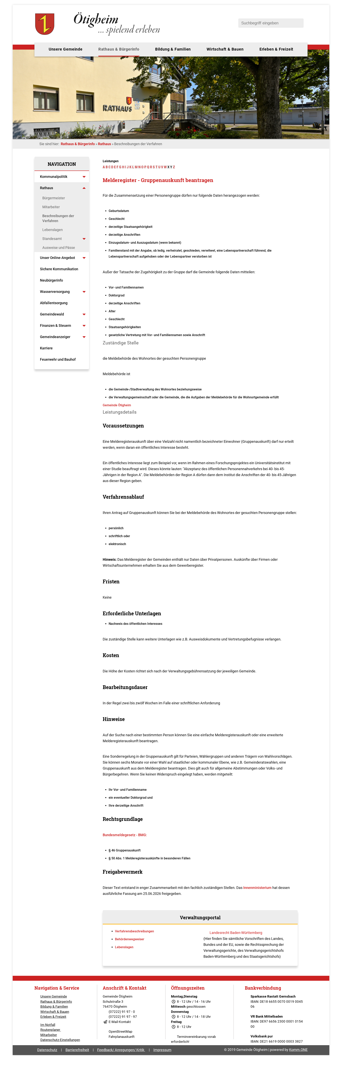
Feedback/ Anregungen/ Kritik (121, 1050)
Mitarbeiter (51, 207)
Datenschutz (47, 1050)
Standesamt (52, 239)
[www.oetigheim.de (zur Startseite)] (98, 35)
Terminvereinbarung (192, 1037)
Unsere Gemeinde (66, 49)
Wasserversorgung (55, 291)
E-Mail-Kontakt (120, 1022)
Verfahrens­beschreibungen (134, 931)
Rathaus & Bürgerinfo (118, 49)
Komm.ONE (298, 1050)
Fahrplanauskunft (122, 1037)
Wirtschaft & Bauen (225, 49)
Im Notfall (47, 1025)
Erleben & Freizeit (276, 49)
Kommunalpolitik (53, 176)
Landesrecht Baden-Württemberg (236, 933)
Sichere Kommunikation (59, 269)
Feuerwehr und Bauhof (58, 359)
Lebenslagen (52, 230)
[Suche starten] (299, 23)
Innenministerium (257, 888)
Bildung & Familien (173, 49)
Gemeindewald (52, 314)
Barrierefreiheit (77, 1050)
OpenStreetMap (120, 1031)
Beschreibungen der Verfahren (58, 218)
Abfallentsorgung (53, 303)
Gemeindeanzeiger (55, 337)
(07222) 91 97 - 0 (122, 1012)
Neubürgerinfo (52, 280)
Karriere (46, 348)
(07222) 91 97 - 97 (123, 1017)
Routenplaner (50, 1030)
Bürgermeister (53, 198)
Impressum (162, 1050)
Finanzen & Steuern (55, 325)
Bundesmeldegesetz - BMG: (125, 835)
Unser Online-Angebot (57, 258)
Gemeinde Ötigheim (117, 405)
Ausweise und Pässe (58, 247)
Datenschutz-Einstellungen (60, 1040)
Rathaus (104, 144)
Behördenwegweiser (129, 939)
